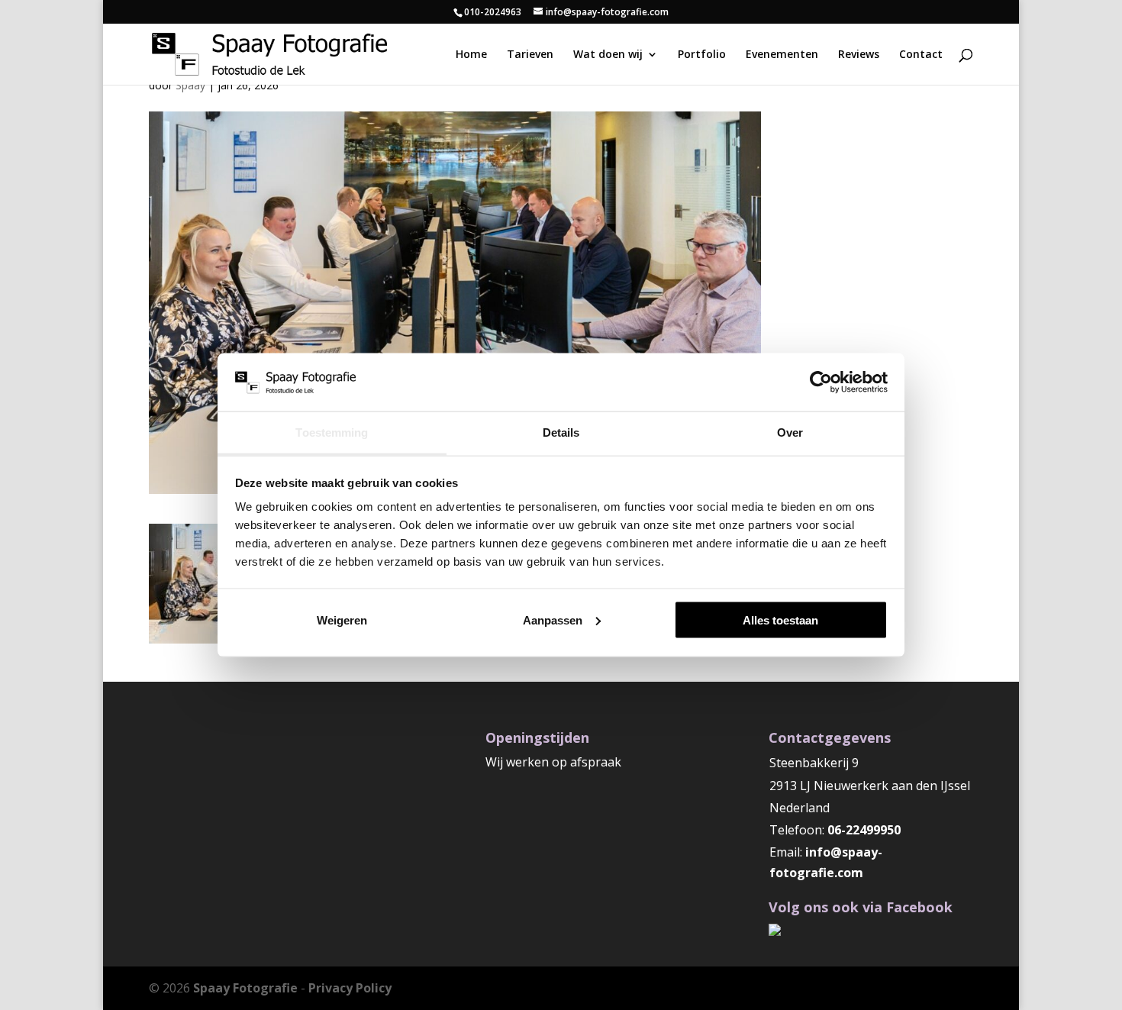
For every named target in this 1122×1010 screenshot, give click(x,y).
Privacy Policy (350, 987)
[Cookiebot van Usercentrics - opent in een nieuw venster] (821, 381)
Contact (921, 55)
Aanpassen (552, 619)
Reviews (858, 55)
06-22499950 (864, 829)
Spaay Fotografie (245, 987)
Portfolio (702, 55)
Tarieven (530, 55)
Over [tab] (790, 432)
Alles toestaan (780, 619)
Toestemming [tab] (331, 432)
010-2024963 (492, 11)
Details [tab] (561, 432)
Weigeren (342, 619)
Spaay (190, 85)
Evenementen (782, 55)
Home (471, 55)
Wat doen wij (608, 55)
